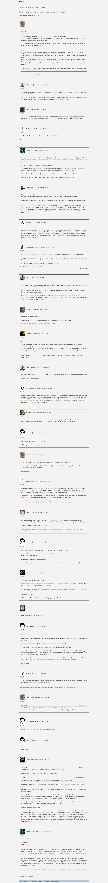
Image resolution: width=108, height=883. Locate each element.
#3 (47, 109)
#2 (47, 85)
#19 (47, 542)
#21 (47, 608)
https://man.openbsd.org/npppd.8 (30, 378)
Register (43, 7)
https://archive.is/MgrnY (40, 851)
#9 (47, 277)
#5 (49, 150)
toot (84, 268)
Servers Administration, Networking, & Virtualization (50, 12)
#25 (47, 721)
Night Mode (34, 881)
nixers (21, 2)
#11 (47, 334)
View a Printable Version (26, 876)
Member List (46, 881)
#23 (46, 673)
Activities (31, 7)
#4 (46, 128)
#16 (49, 455)
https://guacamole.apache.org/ (30, 445)
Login (37, 7)
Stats (39, 881)
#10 (51, 309)
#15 (47, 433)
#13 (51, 388)
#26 (47, 740)
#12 (48, 367)
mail (86, 268)
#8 (53, 247)
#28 (49, 831)
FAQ (28, 881)
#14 (50, 412)
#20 (49, 573)
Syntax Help (22, 881)
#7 (47, 222)
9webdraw (30, 136)
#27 (49, 759)
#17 (50, 481)
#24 (49, 697)
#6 (48, 187)
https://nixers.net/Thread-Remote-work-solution (42, 729)
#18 (47, 513)
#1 (49, 24)
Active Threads (23, 7)
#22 (47, 626)
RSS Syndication (55, 881)
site (81, 268)
